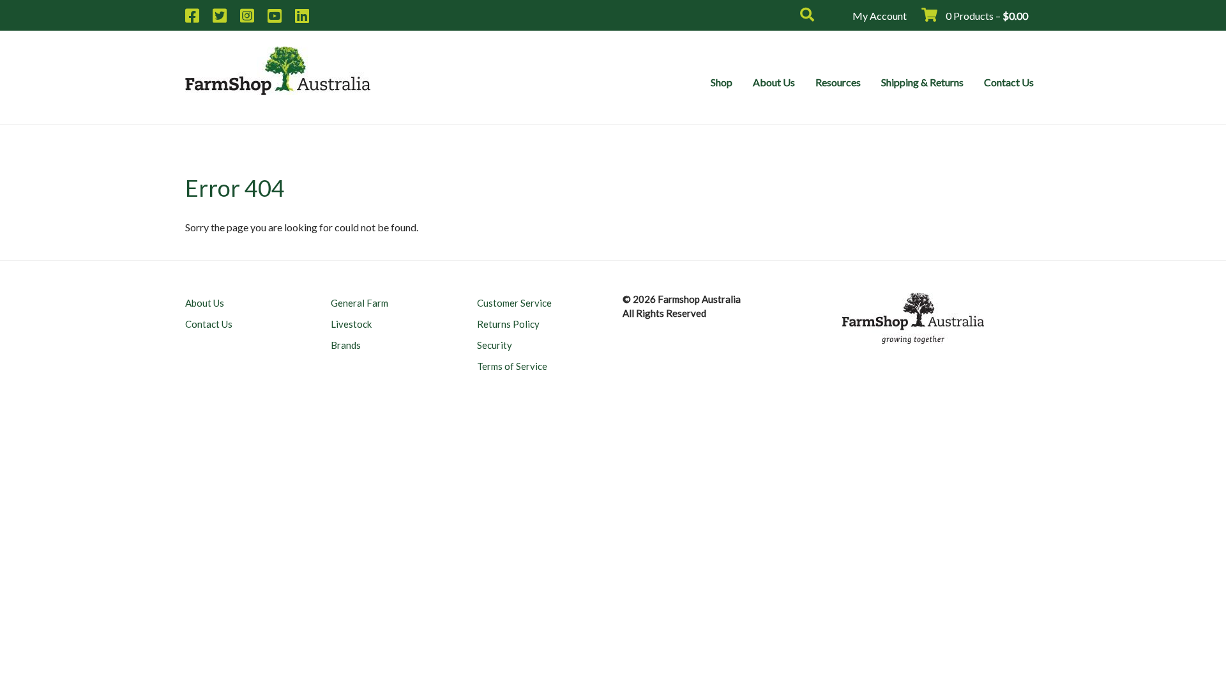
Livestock (351, 324)
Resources (838, 82)
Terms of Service (512, 366)
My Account (879, 16)
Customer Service (514, 303)
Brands (346, 345)
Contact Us (1009, 82)
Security (494, 345)
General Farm (359, 303)
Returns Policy (508, 324)
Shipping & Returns (922, 82)
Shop (721, 82)
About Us (774, 82)
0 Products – (986, 16)
